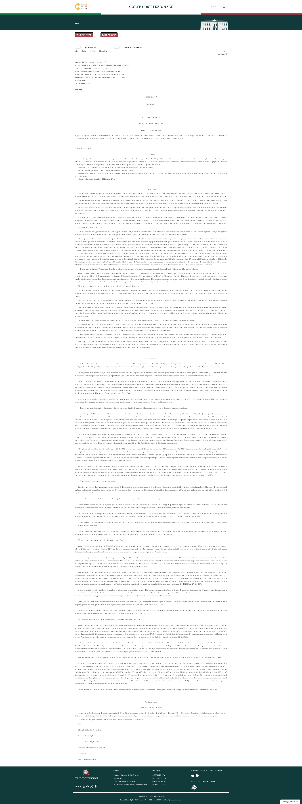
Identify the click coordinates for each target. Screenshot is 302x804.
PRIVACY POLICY (159, 784)
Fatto (84, 51)
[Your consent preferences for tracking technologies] (290, 802)
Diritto (92, 51)
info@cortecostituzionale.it (127, 781)
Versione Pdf (222, 54)
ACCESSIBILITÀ (158, 775)
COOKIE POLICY (158, 781)
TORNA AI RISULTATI (83, 35)
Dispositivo (103, 51)
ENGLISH (215, 6)
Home (77, 23)
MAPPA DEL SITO (159, 778)
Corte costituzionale (151, 6)
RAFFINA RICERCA (109, 35)
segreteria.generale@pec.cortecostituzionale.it (132, 784)
